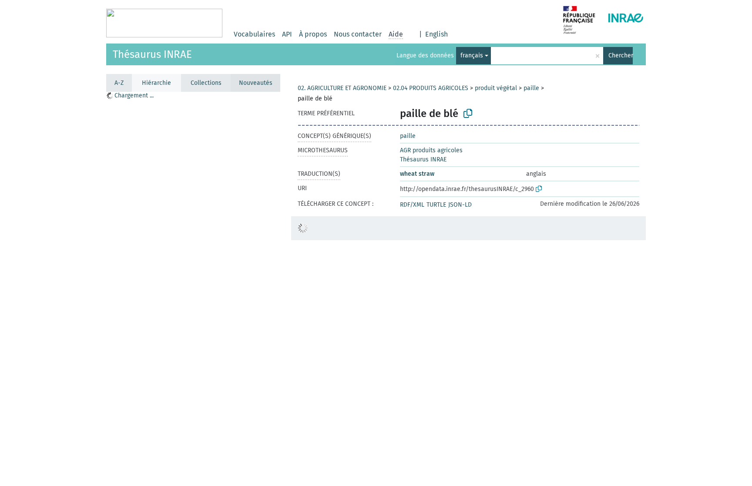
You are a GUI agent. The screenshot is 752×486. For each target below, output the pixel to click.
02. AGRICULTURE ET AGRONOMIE (342, 88)
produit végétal (496, 88)
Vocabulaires (254, 34)
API (287, 34)
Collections (206, 83)
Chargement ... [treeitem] (134, 95)
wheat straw (417, 174)
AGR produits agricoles (431, 150)
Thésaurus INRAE (152, 54)
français (471, 55)
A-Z (119, 83)
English (436, 34)
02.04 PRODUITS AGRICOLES (430, 88)
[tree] (193, 288)
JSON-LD (460, 204)
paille (531, 88)
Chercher (620, 55)
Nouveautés (255, 83)
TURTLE (436, 204)
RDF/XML (412, 204)
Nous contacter (358, 34)
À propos (313, 34)
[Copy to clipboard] (467, 113)
